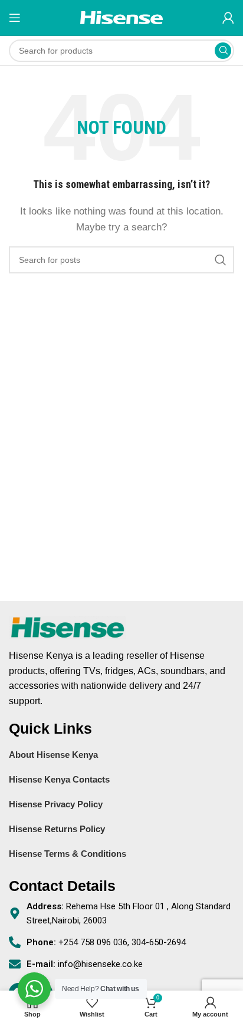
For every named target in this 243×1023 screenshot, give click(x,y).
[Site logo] (121, 17)
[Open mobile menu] (15, 17)
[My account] (228, 17)
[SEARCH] (223, 50)
